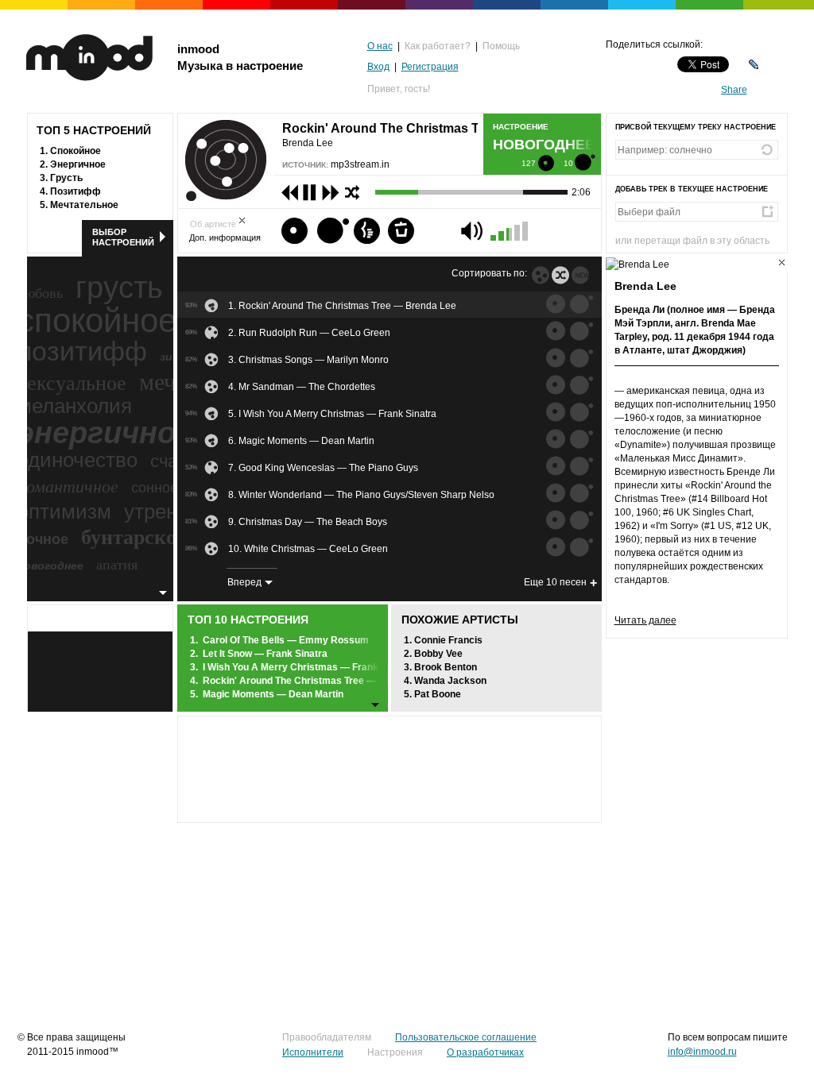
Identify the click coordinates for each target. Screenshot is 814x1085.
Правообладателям (326, 1037)
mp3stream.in (360, 164)
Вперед (244, 582)
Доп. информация (225, 237)
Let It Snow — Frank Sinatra (265, 653)
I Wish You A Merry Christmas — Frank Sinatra (308, 667)
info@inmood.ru (702, 1051)
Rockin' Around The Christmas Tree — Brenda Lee (317, 680)
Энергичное (78, 164)
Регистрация (430, 66)
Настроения (395, 1052)
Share (734, 89)
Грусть (66, 177)
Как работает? (438, 46)
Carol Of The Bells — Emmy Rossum (286, 640)
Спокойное (75, 150)
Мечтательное (84, 204)
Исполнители (312, 1052)
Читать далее (645, 620)
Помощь (501, 46)
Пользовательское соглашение (466, 1037)
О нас (380, 46)
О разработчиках (485, 1052)
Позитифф (75, 191)
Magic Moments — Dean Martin (273, 694)
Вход (378, 66)
